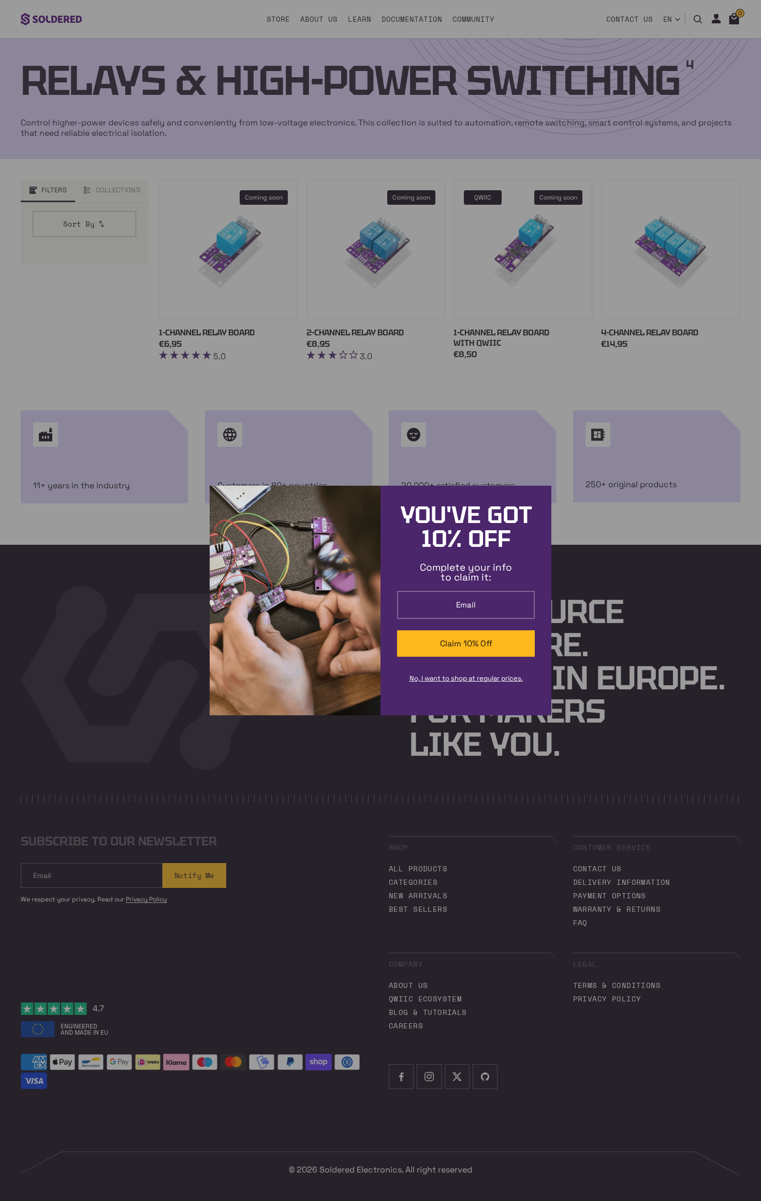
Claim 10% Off (466, 643)
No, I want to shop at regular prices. (466, 678)
